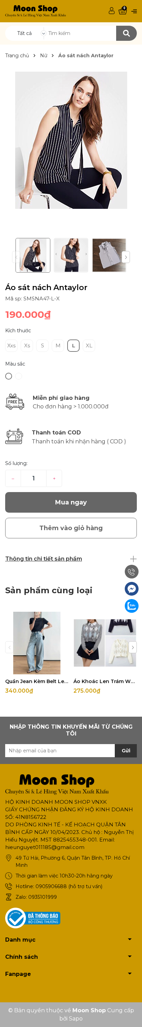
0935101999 (42, 897)
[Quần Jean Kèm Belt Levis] (36, 643)
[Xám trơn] (8, 376)
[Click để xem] (71, 140)
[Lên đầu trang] (130, 1015)
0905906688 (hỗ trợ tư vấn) (69, 886)
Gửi (126, 751)
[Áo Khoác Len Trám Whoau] (104, 643)
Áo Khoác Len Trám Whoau (104, 681)
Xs (27, 345)
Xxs (11, 345)
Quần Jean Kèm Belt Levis (36, 681)
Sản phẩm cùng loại (48, 590)
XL (89, 345)
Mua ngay (71, 502)
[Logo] (35, 10)
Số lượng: (16, 463)
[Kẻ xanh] (18, 376)
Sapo (76, 1018)
